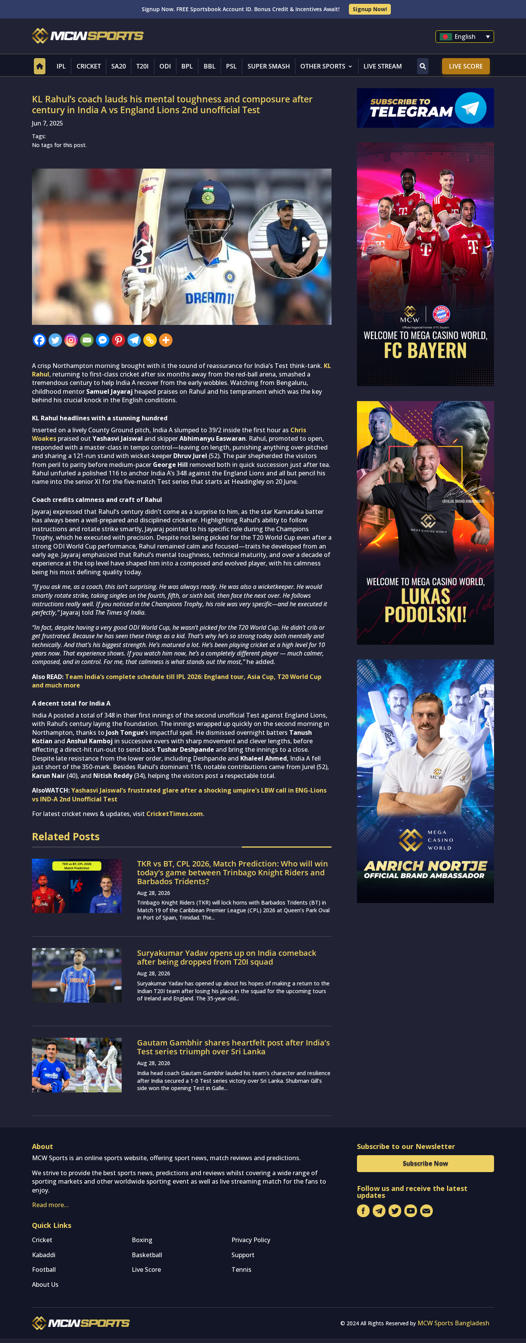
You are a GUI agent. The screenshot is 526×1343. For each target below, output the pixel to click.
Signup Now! (370, 9)
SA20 (118, 66)
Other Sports (322, 66)
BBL (210, 66)
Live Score (466, 66)
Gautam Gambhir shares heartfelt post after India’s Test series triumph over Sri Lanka (233, 1047)
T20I (142, 66)
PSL (231, 66)
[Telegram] (134, 340)
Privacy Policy (250, 1240)
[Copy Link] (150, 340)
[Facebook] (39, 340)
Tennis (241, 1269)
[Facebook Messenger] (102, 340)
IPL (61, 66)
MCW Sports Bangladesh (453, 1323)
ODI (165, 66)
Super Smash (269, 66)
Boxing (142, 1240)
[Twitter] (55, 340)
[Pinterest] (118, 340)
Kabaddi (43, 1255)
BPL (187, 66)
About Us (45, 1284)
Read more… (50, 1205)
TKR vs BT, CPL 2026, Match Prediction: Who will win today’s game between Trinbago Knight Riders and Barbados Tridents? (232, 872)
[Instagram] (71, 340)
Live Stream (383, 66)
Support (243, 1255)
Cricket (89, 66)
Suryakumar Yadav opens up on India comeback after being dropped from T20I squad (226, 957)
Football (44, 1269)
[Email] (87, 340)
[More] (166, 340)
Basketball (147, 1255)
